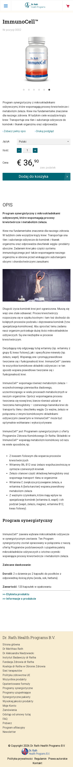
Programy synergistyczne (18, 688)
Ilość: (6, 150)
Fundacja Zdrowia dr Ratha (18, 662)
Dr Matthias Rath (13, 648)
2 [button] (29, 89)
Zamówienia (10, 710)
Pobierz (7, 723)
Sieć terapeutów (12, 670)
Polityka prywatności (20, 758)
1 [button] (23, 89)
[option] (36, 59)
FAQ (5, 719)
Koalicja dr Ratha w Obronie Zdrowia (24, 666)
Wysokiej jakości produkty (18, 701)
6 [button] (49, 89)
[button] (35, 150)
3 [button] (34, 89)
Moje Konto (9, 705)
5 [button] (44, 89)
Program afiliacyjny (14, 727)
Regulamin (40, 758)
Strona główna (11, 644)
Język (6, 141)
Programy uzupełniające (17, 692)
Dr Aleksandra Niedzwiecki (18, 653)
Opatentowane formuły (16, 683)
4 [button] (39, 89)
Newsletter (9, 731)
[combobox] (43, 142)
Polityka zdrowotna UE (16, 675)
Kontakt (37, 763)
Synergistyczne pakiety (16, 697)
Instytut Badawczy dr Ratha (19, 657)
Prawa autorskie (57, 758)
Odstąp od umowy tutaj (17, 714)
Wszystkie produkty (14, 679)
